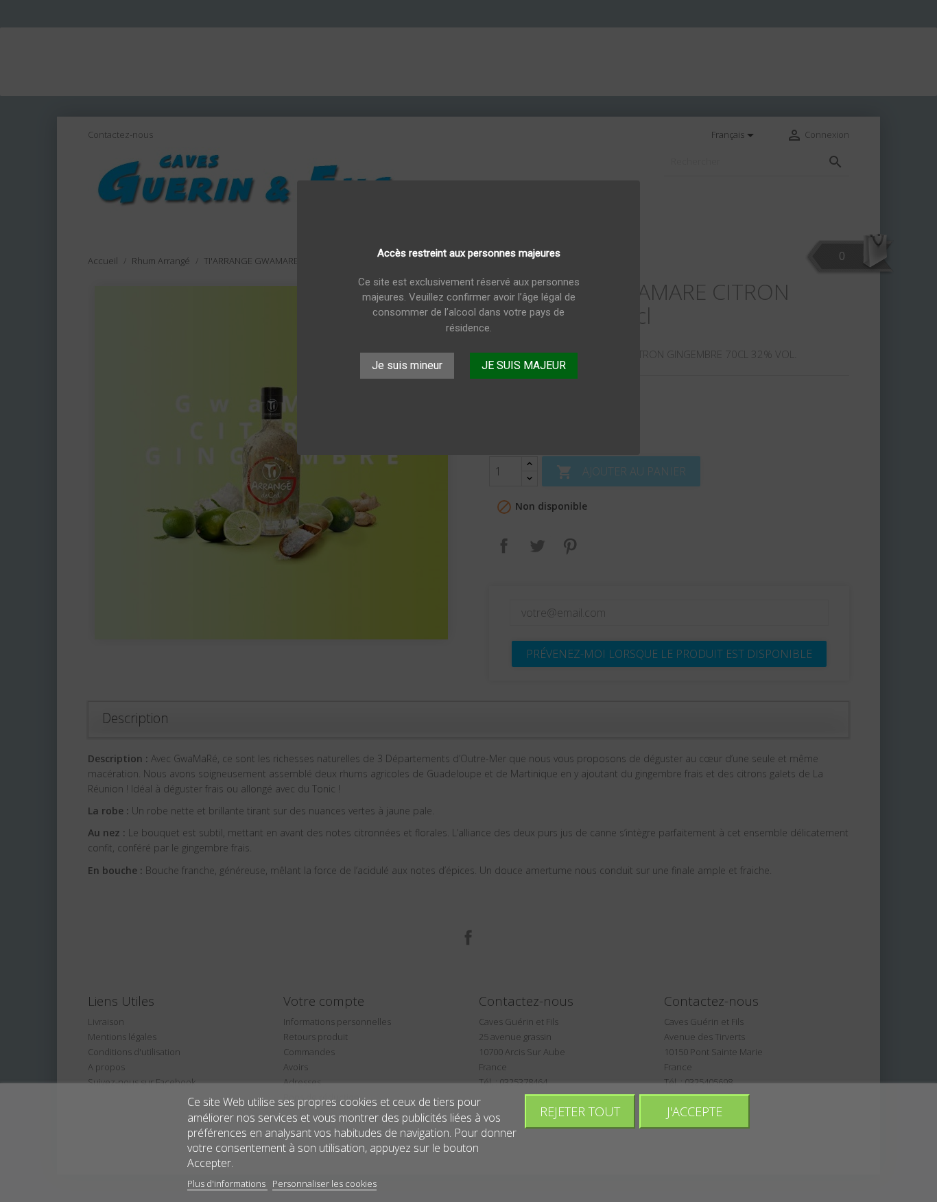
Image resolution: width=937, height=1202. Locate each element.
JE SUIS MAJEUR (524, 364)
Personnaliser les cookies (324, 1183)
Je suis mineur (407, 364)
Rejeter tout (580, 1111)
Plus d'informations (227, 1183)
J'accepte (694, 1111)
